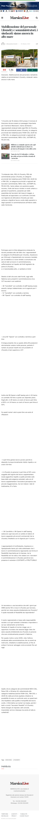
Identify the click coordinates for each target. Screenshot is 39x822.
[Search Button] (37, 17)
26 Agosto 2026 (16, 151)
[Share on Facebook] (21, 70)
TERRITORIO (4, 814)
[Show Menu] (2, 17)
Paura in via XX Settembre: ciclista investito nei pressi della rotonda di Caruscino (23, 156)
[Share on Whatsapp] (32, 70)
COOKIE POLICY (24, 816)
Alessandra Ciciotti (12, 44)
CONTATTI (14, 814)
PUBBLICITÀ (23, 814)
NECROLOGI (4, 816)
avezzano (9, 760)
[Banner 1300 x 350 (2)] (19, 7)
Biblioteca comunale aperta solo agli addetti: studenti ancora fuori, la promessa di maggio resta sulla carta (23, 147)
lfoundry (16, 760)
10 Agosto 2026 (15, 160)
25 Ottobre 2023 (25, 44)
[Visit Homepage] (19, 18)
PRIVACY (14, 816)
